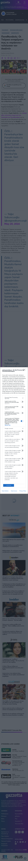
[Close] (24, 370)
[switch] (22, 401)
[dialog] (14, 430)
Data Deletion (5, 491)
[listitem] (14, 398)
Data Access (14, 491)
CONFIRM (8, 485)
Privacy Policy (22, 491)
